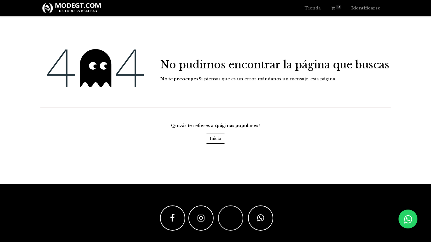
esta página (322, 79)
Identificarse (366, 8)
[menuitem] (312, 8)
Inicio (215, 138)
